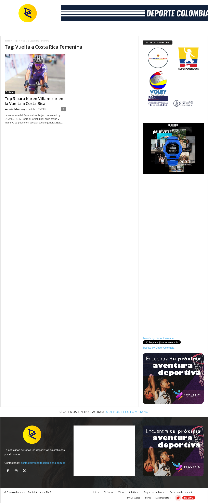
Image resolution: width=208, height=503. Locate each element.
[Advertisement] (173, 201)
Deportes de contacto (181, 492)
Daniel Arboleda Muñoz (41, 492)
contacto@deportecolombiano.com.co (43, 462)
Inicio (7, 40)
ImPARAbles (133, 497)
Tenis (148, 497)
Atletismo (134, 492)
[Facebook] (8, 471)
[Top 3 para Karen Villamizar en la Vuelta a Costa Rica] (35, 74)
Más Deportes (162, 497)
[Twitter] (25, 471)
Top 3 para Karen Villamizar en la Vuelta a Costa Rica (34, 101)
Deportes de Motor (154, 492)
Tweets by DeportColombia (158, 338)
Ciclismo (10, 92)
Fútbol (120, 492)
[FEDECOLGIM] (173, 103)
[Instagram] (17, 471)
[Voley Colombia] (173, 74)
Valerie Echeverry (15, 108)
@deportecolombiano (127, 412)
